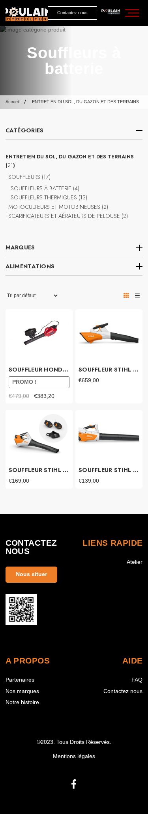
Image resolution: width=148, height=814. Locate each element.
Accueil (12, 101)
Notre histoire (22, 702)
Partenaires (20, 680)
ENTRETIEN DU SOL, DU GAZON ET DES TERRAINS (85, 101)
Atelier (134, 562)
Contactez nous (72, 12)
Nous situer (31, 574)
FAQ (136, 680)
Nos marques (22, 691)
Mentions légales (74, 756)
